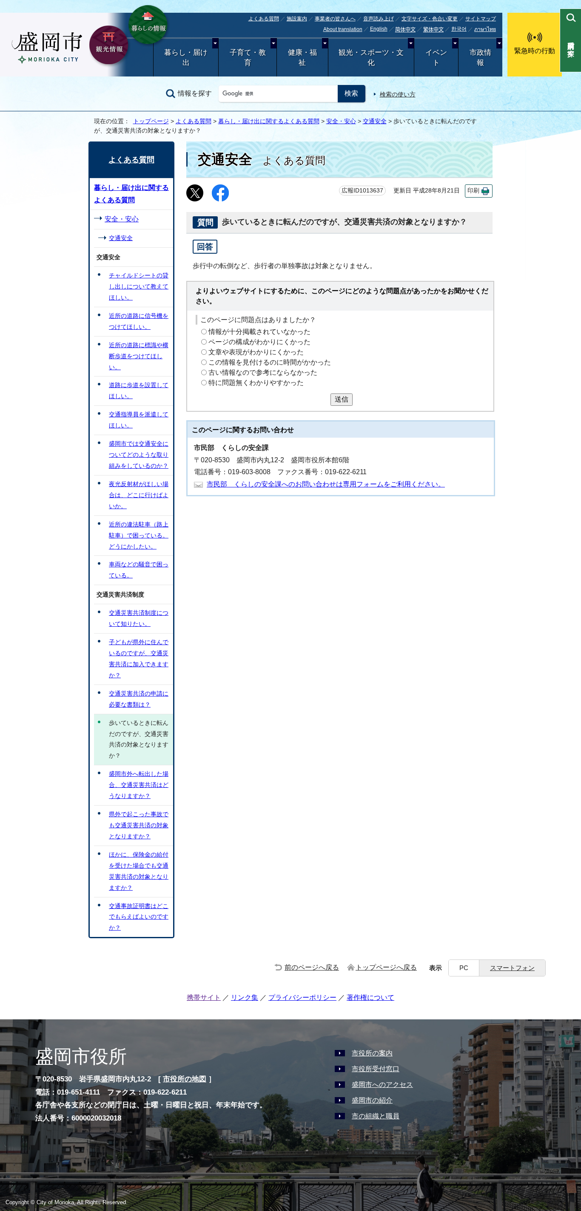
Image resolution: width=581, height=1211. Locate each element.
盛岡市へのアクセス (382, 1084)
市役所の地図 (184, 1079)
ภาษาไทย (485, 29)
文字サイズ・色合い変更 (430, 19)
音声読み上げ (378, 19)
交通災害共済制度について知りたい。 (138, 618)
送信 (341, 399)
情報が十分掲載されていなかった (259, 331)
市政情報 (480, 57)
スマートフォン (512, 967)
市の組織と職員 (375, 1116)
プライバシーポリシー (302, 997)
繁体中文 (433, 30)
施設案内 (297, 19)
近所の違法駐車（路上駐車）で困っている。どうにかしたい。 (138, 535)
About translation (342, 29)
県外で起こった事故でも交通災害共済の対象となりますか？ (138, 825)
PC (463, 967)
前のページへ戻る (312, 967)
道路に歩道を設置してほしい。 (138, 390)
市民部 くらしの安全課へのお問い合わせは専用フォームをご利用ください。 (326, 484)
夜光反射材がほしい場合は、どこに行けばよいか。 (138, 495)
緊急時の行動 (534, 50)
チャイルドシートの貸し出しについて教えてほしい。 (138, 286)
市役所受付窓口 (375, 1068)
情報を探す (195, 93)
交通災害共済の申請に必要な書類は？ (138, 699)
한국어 (459, 29)
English (378, 29)
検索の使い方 (398, 94)
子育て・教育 (248, 57)
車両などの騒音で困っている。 (138, 570)
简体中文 (405, 30)
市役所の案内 (372, 1053)
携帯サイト (204, 997)
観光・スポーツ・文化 (371, 57)
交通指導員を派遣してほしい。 (138, 420)
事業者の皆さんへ (335, 19)
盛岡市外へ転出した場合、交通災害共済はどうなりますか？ (138, 784)
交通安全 (375, 121)
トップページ (151, 121)
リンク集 (244, 997)
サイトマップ (480, 19)
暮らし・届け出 (186, 57)
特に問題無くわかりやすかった (256, 382)
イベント (436, 57)
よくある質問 (263, 19)
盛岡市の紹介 (372, 1100)
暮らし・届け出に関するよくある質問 (268, 121)
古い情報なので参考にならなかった (262, 372)
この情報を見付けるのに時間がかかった (269, 362)
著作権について (370, 997)
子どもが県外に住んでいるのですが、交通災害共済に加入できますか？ (138, 659)
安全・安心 (341, 121)
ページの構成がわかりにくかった (259, 341)
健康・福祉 (302, 57)
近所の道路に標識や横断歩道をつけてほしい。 (138, 356)
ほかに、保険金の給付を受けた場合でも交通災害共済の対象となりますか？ (138, 871)
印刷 (473, 190)
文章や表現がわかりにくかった (256, 352)
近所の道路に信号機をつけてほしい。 (138, 321)
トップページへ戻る (386, 967)
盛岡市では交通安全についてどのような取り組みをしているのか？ (138, 454)
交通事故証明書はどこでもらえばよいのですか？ (138, 917)
